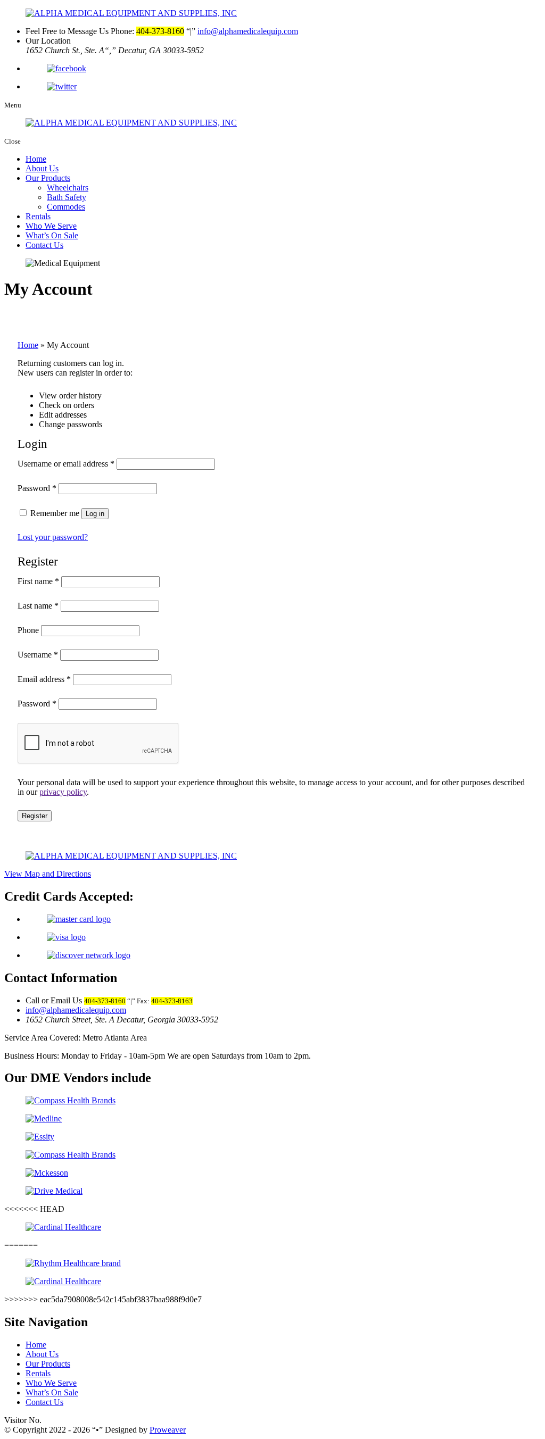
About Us (42, 168)
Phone (28, 630)
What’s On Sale (52, 235)
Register (34, 816)
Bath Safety (66, 197)
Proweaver (168, 1429)
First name (38, 581)
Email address (44, 679)
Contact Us (44, 244)
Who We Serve (51, 225)
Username (38, 654)
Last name (38, 605)
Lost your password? (53, 537)
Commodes (66, 206)
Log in (95, 514)
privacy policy (63, 791)
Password (37, 488)
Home (36, 158)
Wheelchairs (67, 187)
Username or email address (66, 463)
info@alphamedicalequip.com (247, 31)
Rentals (38, 216)
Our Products (48, 177)
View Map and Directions (47, 873)
